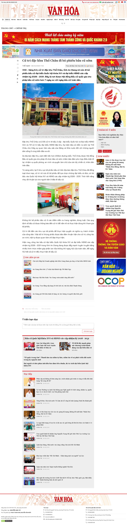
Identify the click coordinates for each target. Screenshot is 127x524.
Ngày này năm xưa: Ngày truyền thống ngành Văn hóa (54, 467)
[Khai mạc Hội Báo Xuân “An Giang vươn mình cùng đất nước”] (27, 279)
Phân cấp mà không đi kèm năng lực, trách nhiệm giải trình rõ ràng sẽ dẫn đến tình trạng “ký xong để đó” (64, 380)
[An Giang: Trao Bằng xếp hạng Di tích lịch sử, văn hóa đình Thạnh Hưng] (27, 287)
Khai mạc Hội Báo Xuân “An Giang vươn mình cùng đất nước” (53, 277)
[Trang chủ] (2, 20)
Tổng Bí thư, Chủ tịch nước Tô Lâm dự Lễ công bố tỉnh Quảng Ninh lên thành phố (64, 401)
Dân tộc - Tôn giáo (75, 19)
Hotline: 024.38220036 (91, 2)
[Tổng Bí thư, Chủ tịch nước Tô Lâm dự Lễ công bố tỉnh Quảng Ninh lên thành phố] (29, 404)
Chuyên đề (85, 19)
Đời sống (61, 19)
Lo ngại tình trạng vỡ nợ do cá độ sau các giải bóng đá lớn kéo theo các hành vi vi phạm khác (64, 424)
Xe (110, 19)
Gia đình (43, 19)
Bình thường (105, 145)
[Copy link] (18, 71)
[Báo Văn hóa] (63, 11)
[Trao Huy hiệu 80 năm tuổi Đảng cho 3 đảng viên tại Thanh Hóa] (100, 187)
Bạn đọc (98, 19)
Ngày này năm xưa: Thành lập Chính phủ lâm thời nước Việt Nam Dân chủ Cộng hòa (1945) (116, 177)
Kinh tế (67, 19)
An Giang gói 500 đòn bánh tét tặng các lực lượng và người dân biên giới (57, 294)
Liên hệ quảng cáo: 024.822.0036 (54, 519)
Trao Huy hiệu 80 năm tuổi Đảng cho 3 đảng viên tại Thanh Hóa (114, 187)
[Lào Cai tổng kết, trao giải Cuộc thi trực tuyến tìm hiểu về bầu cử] (29, 346)
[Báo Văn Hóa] (63, 499)
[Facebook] (18, 60)
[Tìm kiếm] (62, 23)
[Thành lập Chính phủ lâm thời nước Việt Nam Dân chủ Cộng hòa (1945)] (100, 175)
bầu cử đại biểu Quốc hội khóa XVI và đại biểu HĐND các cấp (44, 312)
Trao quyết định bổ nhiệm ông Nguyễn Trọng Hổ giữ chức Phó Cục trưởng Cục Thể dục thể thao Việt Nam (63, 435)
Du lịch (37, 19)
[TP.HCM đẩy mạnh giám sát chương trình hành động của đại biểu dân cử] (64, 346)
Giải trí (55, 19)
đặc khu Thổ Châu (31, 309)
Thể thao (31, 19)
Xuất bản (25, 19)
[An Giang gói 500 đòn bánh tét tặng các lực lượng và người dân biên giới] (27, 295)
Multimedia (122, 19)
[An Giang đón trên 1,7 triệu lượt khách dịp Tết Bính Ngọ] (27, 271)
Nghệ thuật (50, 19)
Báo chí (19, 19)
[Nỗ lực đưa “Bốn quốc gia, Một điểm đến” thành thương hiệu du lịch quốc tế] (29, 481)
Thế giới (115, 19)
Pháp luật (92, 19)
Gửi (100, 151)
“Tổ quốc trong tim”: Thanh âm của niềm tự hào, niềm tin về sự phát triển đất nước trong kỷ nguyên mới (57, 358)
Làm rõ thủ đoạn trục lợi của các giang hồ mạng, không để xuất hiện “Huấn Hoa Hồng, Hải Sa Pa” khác (63, 413)
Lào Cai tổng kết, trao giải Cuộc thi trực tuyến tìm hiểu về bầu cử (46, 345)
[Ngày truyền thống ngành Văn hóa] (29, 470)
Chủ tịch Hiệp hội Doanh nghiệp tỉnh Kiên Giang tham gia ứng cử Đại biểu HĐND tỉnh (62, 261)
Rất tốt (103, 143)
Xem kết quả (107, 151)
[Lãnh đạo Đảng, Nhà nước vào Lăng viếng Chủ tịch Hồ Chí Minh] (29, 448)
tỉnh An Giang (45, 309)
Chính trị (7, 19)
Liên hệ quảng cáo (107, 2)
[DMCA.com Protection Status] (6, 520)
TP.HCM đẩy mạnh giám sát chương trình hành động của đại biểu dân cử (82, 345)
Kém (102, 147)
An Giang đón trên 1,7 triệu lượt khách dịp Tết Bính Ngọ (52, 269)
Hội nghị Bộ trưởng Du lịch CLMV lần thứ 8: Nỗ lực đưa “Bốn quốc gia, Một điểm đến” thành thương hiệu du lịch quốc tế (64, 479)
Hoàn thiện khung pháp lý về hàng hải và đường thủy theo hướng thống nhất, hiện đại (115, 197)
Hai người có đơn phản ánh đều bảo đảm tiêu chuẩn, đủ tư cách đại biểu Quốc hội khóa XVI (56, 364)
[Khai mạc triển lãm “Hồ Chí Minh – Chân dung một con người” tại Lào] (29, 459)
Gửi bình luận (88, 331)
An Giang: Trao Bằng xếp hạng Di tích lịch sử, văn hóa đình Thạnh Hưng (57, 285)
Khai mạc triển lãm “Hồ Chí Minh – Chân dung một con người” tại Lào (60, 456)
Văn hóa (13, 19)
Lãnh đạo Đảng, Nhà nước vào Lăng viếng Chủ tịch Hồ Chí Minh (58, 445)
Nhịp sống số (105, 19)
